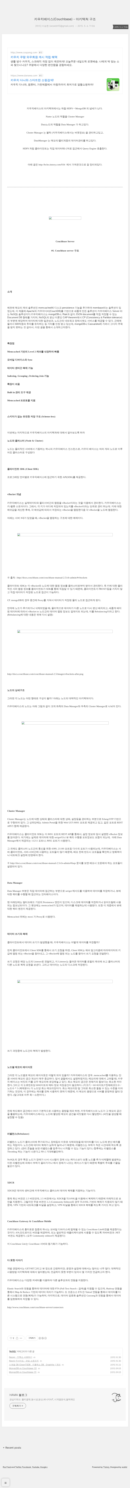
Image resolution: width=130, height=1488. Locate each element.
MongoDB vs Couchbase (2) (23, 1368)
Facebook (26, 1467)
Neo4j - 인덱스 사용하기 (20, 1357)
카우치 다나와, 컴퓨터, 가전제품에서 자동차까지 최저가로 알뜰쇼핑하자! (52, 84)
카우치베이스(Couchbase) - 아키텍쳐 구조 (65, 19)
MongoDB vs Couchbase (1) (22, 1372)
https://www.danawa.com (24, 75)
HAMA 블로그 (18, 1395)
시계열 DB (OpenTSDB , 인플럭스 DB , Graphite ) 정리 (35, 1364)
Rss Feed (7, 1467)
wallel (124, 1467)
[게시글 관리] (21, 1338)
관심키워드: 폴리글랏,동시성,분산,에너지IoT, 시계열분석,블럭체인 (42, 1399)
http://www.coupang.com (24, 52)
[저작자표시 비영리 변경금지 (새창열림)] (42, 1338)
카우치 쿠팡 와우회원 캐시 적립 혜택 (34, 57)
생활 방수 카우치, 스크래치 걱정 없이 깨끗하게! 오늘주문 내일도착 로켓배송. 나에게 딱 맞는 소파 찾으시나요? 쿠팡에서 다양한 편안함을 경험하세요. (65, 63)
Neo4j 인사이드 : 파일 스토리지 (24, 1360)
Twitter (18, 1467)
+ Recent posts (12, 1447)
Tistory (106, 1467)
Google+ (44, 1467)
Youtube (35, 1467)
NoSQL (12, 1351)
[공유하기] (17, 1338)
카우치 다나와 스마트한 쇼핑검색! (32, 80)
